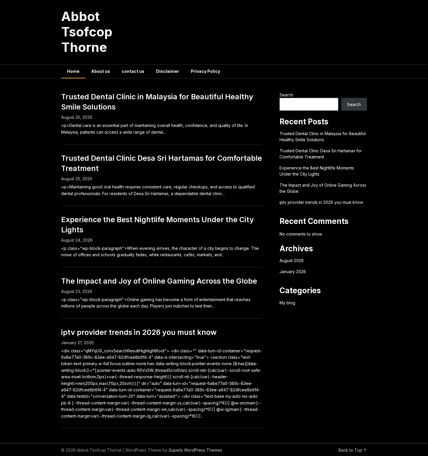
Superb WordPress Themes (195, 450)
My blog (287, 302)
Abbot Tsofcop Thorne (86, 31)
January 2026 (293, 271)
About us (100, 71)
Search (286, 94)
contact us (133, 71)
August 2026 (292, 260)
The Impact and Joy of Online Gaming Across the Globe (159, 281)
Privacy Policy (205, 71)
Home (73, 71)
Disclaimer (167, 71)
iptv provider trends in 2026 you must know (139, 332)
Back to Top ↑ (353, 450)
